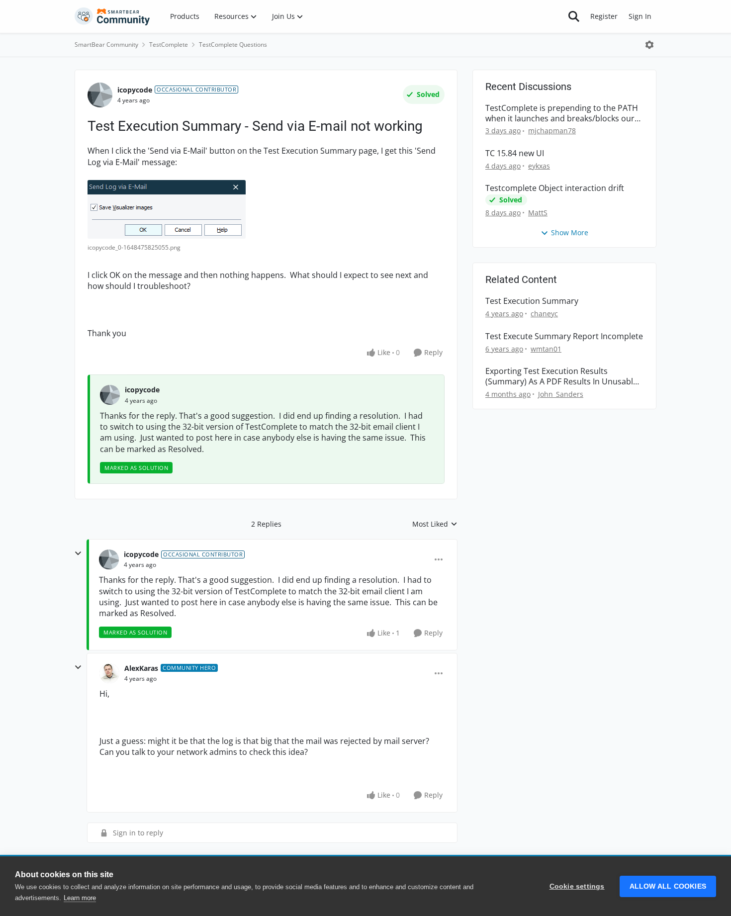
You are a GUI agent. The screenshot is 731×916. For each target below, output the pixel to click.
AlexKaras (141, 668)
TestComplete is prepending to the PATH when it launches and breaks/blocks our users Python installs (561, 113)
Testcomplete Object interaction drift (554, 188)
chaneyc (544, 313)
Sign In (640, 16)
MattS (538, 212)
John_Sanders (560, 394)
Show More (569, 232)
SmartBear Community (106, 44)
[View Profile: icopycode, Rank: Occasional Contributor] (100, 95)
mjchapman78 (552, 130)
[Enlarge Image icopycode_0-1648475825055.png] (167, 209)
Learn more (80, 898)
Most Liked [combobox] (434, 524)
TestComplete (168, 44)
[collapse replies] (78, 553)
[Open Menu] (649, 45)
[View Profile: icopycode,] (110, 395)
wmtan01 (546, 349)
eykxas (539, 166)
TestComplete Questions (233, 44)
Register (604, 16)
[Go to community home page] (112, 16)
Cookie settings (577, 886)
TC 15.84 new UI (514, 153)
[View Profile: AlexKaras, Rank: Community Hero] (109, 673)
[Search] (574, 16)
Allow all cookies (668, 886)
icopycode (134, 89)
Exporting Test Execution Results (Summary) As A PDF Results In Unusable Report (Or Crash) (561, 376)
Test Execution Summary (531, 301)
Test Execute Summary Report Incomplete (564, 336)
